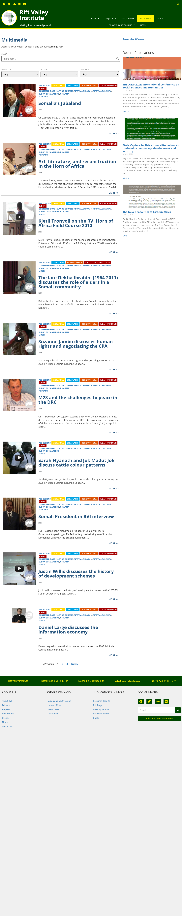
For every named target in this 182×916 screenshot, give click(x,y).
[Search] (178, 710)
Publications (127, 18)
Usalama (64, 94)
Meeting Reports (101, 709)
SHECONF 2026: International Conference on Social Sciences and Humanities (151, 86)
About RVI (7, 700)
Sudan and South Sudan (97, 262)
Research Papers (101, 713)
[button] (178, 3)
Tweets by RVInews (133, 39)
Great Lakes (72, 85)
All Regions (45, 85)
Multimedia (145, 18)
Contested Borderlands (51, 91)
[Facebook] (4, 4)
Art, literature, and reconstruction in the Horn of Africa (77, 163)
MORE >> (113, 133)
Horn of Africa (89, 85)
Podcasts (43, 96)
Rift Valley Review (102, 91)
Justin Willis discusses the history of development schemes (76, 573)
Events (160, 18)
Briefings (97, 705)
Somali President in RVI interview (76, 516)
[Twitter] (9, 4)
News (142, 25)
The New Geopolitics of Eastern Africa (147, 212)
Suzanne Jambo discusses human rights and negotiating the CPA (75, 343)
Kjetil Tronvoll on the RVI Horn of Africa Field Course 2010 (75, 223)
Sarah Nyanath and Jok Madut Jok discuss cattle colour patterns (76, 462)
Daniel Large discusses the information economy (68, 629)
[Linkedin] (19, 4)
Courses (69, 91)
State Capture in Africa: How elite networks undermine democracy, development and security (151, 148)
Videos (42, 214)
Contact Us (7, 726)
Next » (75, 664)
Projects (109, 18)
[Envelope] (24, 4)
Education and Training (120, 25)
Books (96, 717)
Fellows (6, 705)
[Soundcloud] (14, 4)
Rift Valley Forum (83, 91)
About (94, 18)
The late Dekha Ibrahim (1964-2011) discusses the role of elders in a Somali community (78, 282)
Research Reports (101, 700)
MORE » (126, 111)
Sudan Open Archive (49, 94)
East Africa (58, 85)
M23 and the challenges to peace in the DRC (77, 399)
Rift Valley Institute (34, 15)
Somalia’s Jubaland (59, 103)
